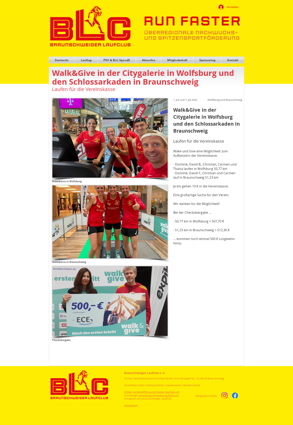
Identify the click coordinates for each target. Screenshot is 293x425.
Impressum (131, 405)
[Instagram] (224, 396)
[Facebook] (235, 396)
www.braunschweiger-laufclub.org (159, 395)
